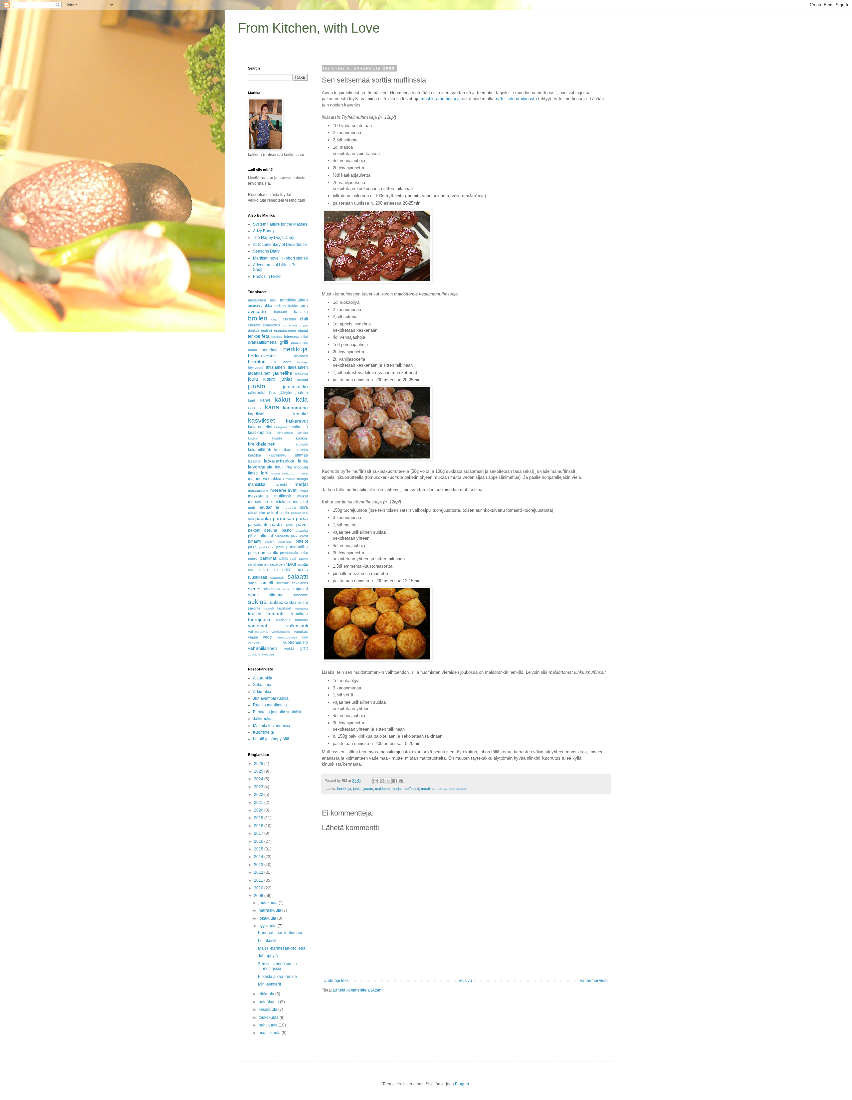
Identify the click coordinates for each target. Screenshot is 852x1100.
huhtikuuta (269, 1025)
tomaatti (276, 613)
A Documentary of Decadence (280, 244)
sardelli (266, 583)
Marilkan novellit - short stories (280, 258)
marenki (280, 484)
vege (267, 637)
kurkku (302, 450)
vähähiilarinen (262, 648)
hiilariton (257, 361)
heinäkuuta (269, 1002)
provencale (289, 553)
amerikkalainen (294, 300)
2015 (259, 849)
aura (304, 305)
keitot (267, 427)
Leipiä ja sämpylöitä (271, 739)
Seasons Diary (266, 251)
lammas (301, 455)
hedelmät (270, 350)
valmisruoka (258, 632)
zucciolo (254, 654)
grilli (284, 342)
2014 (259, 856)
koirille (277, 438)
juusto (368, 789)
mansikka (256, 484)
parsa (302, 518)
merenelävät (283, 490)
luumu (275, 473)
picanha (302, 530)
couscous (290, 325)
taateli (269, 608)
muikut (302, 496)
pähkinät (268, 558)
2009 (259, 895)
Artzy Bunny (264, 231)
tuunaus (301, 620)
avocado (257, 311)
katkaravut (297, 421)
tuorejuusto (458, 789)
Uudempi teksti (336, 980)
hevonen (301, 356)
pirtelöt (302, 541)
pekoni (254, 530)
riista (263, 569)
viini (305, 637)
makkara (276, 478)
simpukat (300, 589)
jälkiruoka (257, 392)
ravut (291, 564)
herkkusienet (261, 355)
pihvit (253, 536)
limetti (253, 473)
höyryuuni (255, 367)
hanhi (252, 350)
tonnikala (299, 614)
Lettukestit (267, 940)
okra (304, 507)
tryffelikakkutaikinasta (516, 98)
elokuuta (267, 994)
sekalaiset (300, 583)
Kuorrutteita (263, 732)
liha (288, 466)
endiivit (266, 330)
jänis (272, 393)
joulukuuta (269, 902)
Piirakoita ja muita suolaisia (278, 712)
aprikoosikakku (286, 306)
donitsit (253, 330)
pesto (287, 530)
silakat (268, 589)
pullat (304, 553)
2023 (259, 787)
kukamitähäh (259, 450)
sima (285, 589)
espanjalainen (285, 330)
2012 (259, 872)
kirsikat (253, 438)
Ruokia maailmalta (270, 705)
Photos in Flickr (267, 276)
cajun (275, 319)
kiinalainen (285, 433)
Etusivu (465, 980)
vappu (253, 637)
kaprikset (256, 414)
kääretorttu (277, 455)
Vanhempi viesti (594, 980)
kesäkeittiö (298, 427)
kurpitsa (254, 455)
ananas (254, 306)
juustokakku (295, 386)
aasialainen (257, 300)
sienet (254, 588)
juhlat (357, 789)
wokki (289, 648)
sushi (303, 602)
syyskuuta (268, 926)
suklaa (442, 789)
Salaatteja (262, 684)
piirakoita (282, 536)
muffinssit (411, 789)
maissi (303, 473)
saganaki (277, 577)
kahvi (265, 400)
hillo (275, 362)
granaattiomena (262, 342)
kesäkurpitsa (259, 432)
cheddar (289, 319)
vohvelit (254, 642)
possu (253, 552)
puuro (252, 558)
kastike (300, 413)
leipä (303, 460)
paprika (263, 518)
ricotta (303, 564)
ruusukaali (257, 577)
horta (287, 362)
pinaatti (254, 541)
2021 (259, 802)
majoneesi (257, 478)
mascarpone (258, 490)
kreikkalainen (262, 444)
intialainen (275, 367)
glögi (304, 336)
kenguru (280, 427)
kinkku (303, 433)
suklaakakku (283, 602)
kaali (251, 400)
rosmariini (282, 570)
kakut (282, 399)
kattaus (254, 427)
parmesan (283, 518)
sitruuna (276, 595)
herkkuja (344, 789)
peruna (270, 530)
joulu (253, 379)
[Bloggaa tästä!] (382, 781)
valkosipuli (297, 625)
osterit (272, 512)
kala (302, 399)
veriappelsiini (287, 637)
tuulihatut (283, 620)
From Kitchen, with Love (309, 28)
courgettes (271, 325)
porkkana (266, 547)
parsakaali (257, 524)
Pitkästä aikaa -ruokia (277, 976)
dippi (304, 325)
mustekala (280, 501)
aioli (273, 300)
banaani (280, 312)
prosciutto (269, 552)
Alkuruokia (262, 678)
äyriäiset (267, 654)
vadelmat (257, 625)
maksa (291, 479)
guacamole (299, 342)
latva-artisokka (279, 460)
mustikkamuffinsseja (441, 98)
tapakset (284, 608)
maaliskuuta (270, 1032)
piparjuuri (285, 541)
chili (304, 318)
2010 (259, 888)
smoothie (300, 595)
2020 (259, 810)
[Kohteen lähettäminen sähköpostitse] (375, 781)
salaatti (298, 576)
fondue (276, 336)
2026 (259, 763)
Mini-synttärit (269, 984)
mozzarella (258, 496)
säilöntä (254, 608)
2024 (259, 779)
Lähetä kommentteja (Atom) (358, 990)
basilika (301, 311)
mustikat (428, 789)
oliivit (252, 512)
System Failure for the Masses (280, 224)
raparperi (277, 564)
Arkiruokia (262, 691)
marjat (397, 789)
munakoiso (258, 501)
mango (302, 479)
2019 (259, 818)
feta (266, 336)
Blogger (462, 1084)
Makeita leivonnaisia (271, 725)
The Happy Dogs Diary (273, 237)
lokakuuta (268, 918)
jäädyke (286, 393)
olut (262, 513)
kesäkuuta (268, 1009)
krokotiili (302, 444)
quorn (303, 558)
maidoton (382, 789)
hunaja (302, 362)
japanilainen (259, 373)
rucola (302, 569)
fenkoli (254, 336)
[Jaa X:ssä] (388, 781)
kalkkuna (255, 408)
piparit (269, 541)
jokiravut (301, 373)
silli (278, 589)
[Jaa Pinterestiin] (401, 781)
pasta (276, 524)
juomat (302, 379)
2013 (259, 864)
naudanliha (269, 507)
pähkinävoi (287, 558)
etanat (303, 330)
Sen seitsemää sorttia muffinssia (277, 966)
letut (279, 467)
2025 (259, 771)
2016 (259, 841)
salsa (252, 583)
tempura (301, 608)
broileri (257, 318)
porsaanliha (297, 547)
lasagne (254, 461)
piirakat (266, 536)
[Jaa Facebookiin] (394, 781)
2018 (259, 826)
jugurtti (269, 379)
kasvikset (261, 420)
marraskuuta (270, 910)
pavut (302, 524)
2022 (259, 794)
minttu (303, 490)
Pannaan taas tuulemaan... (282, 932)
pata (289, 525)
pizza (252, 547)
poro (280, 547)
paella (284, 513)
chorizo (254, 325)
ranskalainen (258, 564)
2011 (259, 880)
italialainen (298, 367)
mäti (251, 507)
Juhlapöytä (268, 956)
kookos (302, 438)
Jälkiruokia (263, 718)
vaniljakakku (281, 632)
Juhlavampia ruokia (271, 698)
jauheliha (282, 373)
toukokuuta (269, 1017)
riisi (250, 570)
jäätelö (302, 392)
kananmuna (295, 407)
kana (272, 407)
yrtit (304, 648)
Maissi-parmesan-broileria (282, 948)
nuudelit (290, 507)
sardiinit (282, 583)
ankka (266, 305)
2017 (259, 833)
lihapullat (301, 467)
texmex (254, 614)
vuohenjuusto (295, 642)
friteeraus (291, 336)
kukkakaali (284, 450)
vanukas (301, 632)
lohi (264, 472)
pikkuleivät (299, 536)
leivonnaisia (260, 466)
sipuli (253, 594)
